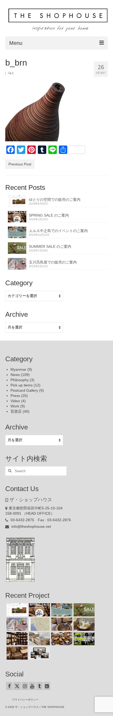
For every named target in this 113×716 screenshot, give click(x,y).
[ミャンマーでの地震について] (39, 624)
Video (15, 401)
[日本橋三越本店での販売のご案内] (83, 624)
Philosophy (20, 380)
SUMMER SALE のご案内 (50, 246)
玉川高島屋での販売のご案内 (53, 262)
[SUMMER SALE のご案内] (83, 609)
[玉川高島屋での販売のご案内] (16, 624)
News (15, 375)
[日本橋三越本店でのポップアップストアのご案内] (61, 638)
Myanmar (18, 369)
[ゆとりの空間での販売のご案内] (16, 609)
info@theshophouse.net (30, 526)
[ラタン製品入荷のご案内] (16, 638)
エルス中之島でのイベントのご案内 (58, 231)
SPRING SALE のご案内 (49, 215)
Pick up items (22, 385)
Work (15, 406)
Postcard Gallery (24, 390)
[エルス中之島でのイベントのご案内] (61, 609)
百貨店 (16, 411)
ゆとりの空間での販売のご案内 (54, 199)
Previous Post (19, 164)
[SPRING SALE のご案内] (39, 609)
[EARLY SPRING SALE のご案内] (83, 638)
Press (15, 396)
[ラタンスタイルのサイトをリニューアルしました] (39, 653)
